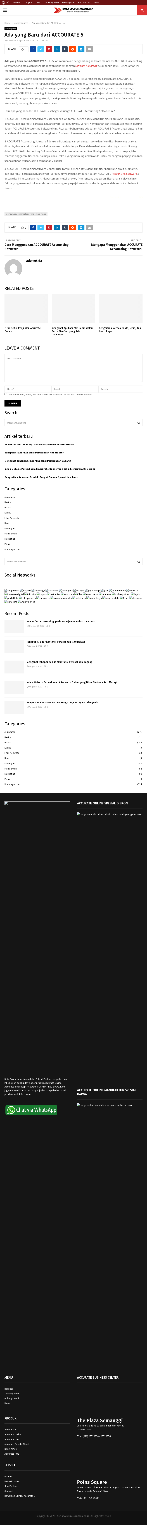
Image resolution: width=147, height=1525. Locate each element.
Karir (7, 523)
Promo (8, 1476)
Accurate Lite (11, 1439)
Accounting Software (124, 173)
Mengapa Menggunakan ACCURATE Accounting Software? (117, 247)
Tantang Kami (68, 2)
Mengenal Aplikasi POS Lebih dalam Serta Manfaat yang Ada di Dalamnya (72, 331)
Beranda (8, 1388)
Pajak (7, 544)
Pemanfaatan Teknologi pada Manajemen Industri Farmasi (39, 444)
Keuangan (9, 528)
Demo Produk (11, 1481)
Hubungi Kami (52, 2)
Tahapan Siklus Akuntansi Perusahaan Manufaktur (34, 452)
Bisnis (7, 507)
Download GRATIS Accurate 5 (19, 1495)
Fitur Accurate (12, 518)
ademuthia (12, 40)
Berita (7, 502)
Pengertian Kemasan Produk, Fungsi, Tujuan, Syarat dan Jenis (41, 477)
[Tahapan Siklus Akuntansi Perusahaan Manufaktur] (14, 646)
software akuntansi (86, 66)
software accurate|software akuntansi (26, 214)
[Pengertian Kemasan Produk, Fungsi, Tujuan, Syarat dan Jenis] (14, 707)
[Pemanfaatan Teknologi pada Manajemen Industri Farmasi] (14, 626)
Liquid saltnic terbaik (130, 197)
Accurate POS (11, 1453)
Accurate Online (13, 1434)
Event (7, 512)
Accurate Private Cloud (16, 1444)
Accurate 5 (10, 1429)
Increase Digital (83, 1520)
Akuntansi (9, 497)
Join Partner (10, 1486)
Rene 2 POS (10, 1448)
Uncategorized (10, 28)
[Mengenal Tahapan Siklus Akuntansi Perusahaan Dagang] (14, 667)
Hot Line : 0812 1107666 (88, 2)
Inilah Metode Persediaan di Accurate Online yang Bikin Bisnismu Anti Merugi (49, 468)
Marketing (9, 538)
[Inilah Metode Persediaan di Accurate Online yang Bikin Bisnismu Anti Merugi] (14, 687)
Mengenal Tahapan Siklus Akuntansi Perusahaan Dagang (37, 460)
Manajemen (10, 533)
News (7, 1403)
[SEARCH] (139, 422)
